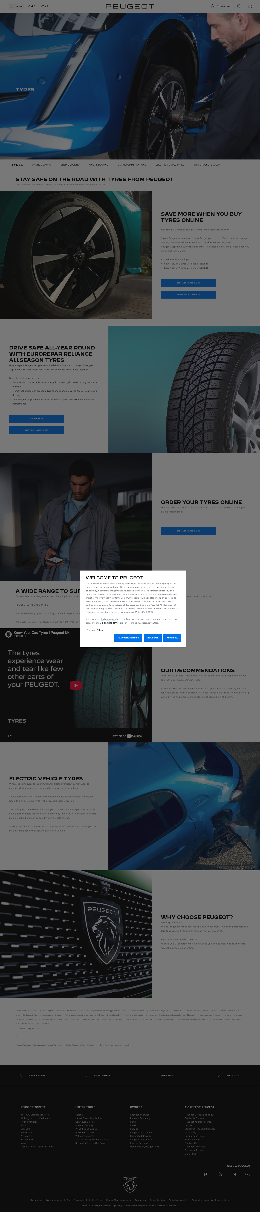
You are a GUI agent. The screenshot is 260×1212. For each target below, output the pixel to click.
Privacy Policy (94, 630)
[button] (128, 638)
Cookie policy (108, 622)
